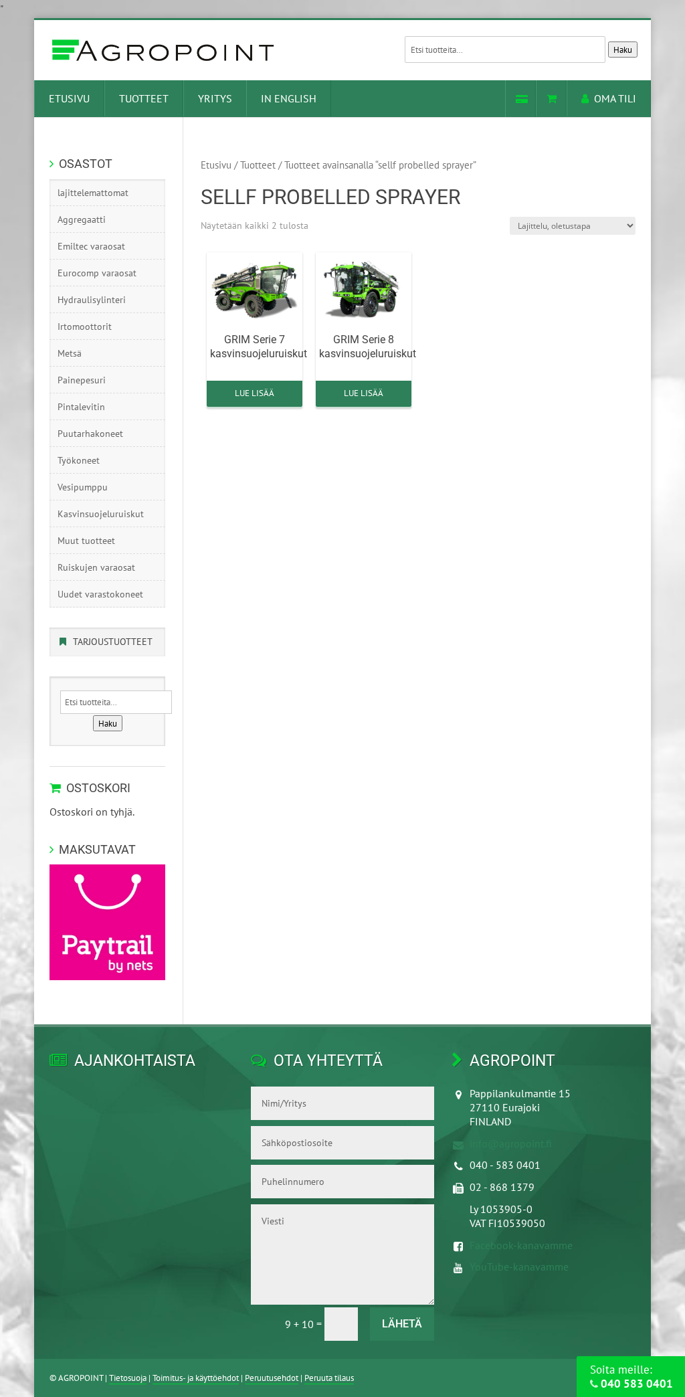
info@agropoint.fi (511, 1143)
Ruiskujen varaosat (96, 567)
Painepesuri (82, 380)
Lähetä (402, 1323)
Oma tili (615, 98)
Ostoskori (551, 98)
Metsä (70, 353)
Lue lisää (254, 393)
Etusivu (69, 98)
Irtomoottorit (85, 326)
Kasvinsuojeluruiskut (101, 514)
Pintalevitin (81, 407)
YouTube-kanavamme (519, 1266)
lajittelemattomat (93, 193)
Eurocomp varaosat (97, 273)
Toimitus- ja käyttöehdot (196, 1378)
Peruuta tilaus (329, 1378)
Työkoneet (79, 460)
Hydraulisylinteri (92, 300)
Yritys (215, 98)
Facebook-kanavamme (521, 1245)
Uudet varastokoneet (100, 594)
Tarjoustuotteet (113, 642)
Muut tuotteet (86, 541)
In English (288, 98)
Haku (622, 49)
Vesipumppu (83, 487)
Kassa (520, 98)
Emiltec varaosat (91, 246)
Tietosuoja (127, 1378)
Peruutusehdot (271, 1378)
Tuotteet (144, 98)
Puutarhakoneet (90, 434)
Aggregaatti (82, 219)
